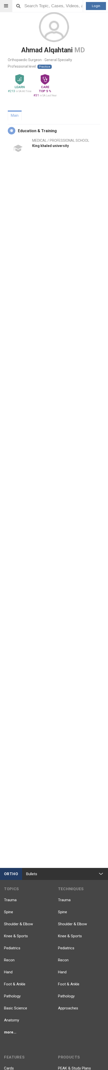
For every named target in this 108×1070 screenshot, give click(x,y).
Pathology (12, 996)
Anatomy (11, 1020)
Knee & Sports (16, 936)
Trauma (10, 900)
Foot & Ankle (14, 984)
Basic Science (15, 1008)
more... (10, 1032)
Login (96, 6)
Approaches (68, 1008)
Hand (8, 972)
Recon (9, 960)
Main (15, 115)
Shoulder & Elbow (18, 924)
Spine (8, 912)
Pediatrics (12, 948)
